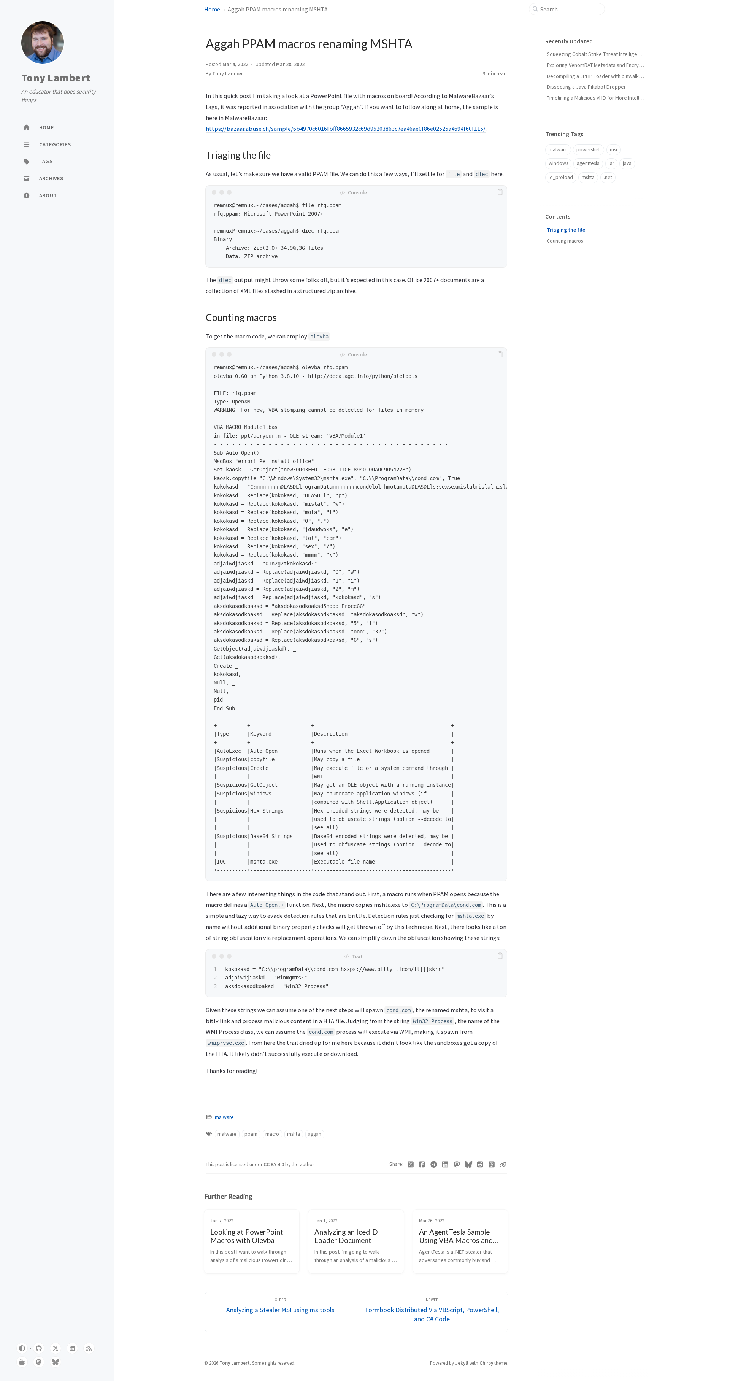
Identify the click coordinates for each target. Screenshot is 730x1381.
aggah (314, 1134)
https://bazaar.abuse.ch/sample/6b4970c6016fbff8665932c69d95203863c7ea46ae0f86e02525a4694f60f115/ (346, 128)
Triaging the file (566, 230)
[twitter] (55, 1348)
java (627, 163)
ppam (250, 1134)
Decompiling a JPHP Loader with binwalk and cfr (601, 76)
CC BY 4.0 (274, 1164)
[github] (38, 1348)
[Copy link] (503, 1165)
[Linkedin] (445, 1165)
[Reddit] (480, 1165)
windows (558, 163)
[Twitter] (410, 1165)
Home (212, 9)
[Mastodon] (457, 1165)
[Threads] (491, 1165)
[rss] (89, 1348)
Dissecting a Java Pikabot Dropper (586, 86)
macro (272, 1134)
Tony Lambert (55, 77)
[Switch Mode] (22, 1348)
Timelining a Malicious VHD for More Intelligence (601, 97)
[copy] (500, 192)
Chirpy (486, 1363)
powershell (588, 149)
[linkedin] (72, 1348)
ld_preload (561, 177)
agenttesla (588, 163)
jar (611, 163)
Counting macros (565, 241)
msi (613, 149)
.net (608, 177)
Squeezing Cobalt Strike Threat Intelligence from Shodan (611, 54)
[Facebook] (422, 1165)
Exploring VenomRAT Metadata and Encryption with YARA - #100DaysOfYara (631, 65)
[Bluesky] (468, 1165)
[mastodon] (38, 1362)
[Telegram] (434, 1165)
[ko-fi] (22, 1362)
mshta (293, 1134)
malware (224, 1117)
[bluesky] (55, 1362)
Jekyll (461, 1363)
